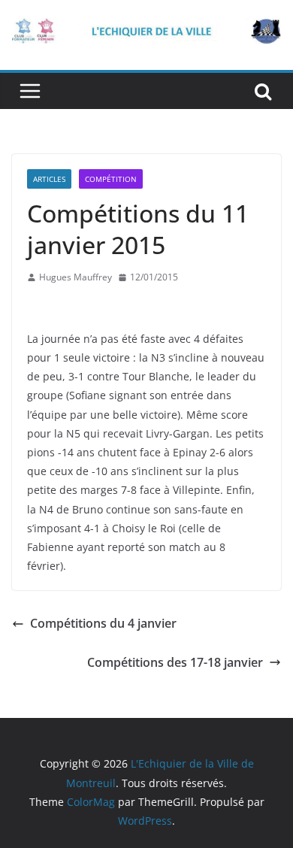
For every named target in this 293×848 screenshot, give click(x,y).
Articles (49, 179)
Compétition (111, 179)
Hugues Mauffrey (75, 277)
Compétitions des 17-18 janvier (175, 662)
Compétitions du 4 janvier (103, 623)
